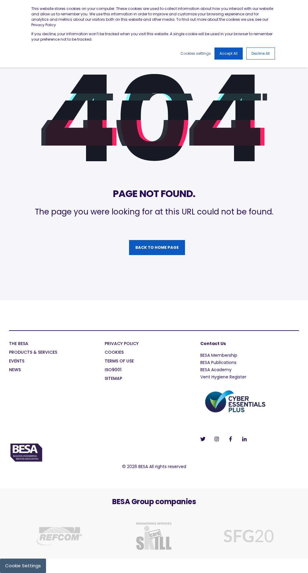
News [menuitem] (15, 370)
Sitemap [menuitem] (113, 378)
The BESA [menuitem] (18, 344)
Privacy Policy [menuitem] (122, 344)
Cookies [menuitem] (114, 352)
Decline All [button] (260, 53)
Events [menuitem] (16, 361)
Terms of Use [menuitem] (119, 361)
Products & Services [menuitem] (33, 352)
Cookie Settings (23, 565)
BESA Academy (216, 370)
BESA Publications (218, 362)
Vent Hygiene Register (223, 377)
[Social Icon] (204, 439)
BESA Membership (218, 355)
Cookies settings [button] (195, 53)
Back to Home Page (157, 247)
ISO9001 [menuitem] (113, 370)
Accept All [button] (229, 53)
